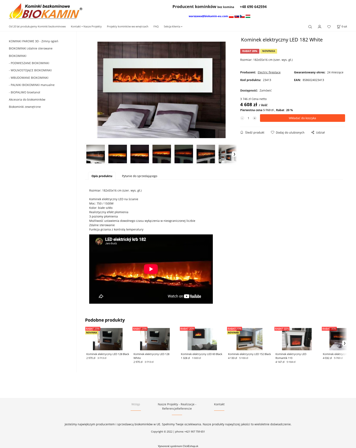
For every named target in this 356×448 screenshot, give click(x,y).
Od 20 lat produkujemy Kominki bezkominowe (37, 26)
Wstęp (135, 404)
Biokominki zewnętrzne (25, 107)
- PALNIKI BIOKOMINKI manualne (32, 85)
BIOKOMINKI (17, 56)
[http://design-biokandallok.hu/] (248, 16)
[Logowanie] (320, 26)
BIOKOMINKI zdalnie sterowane (31, 48)
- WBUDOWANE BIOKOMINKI (28, 78)
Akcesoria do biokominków (27, 99)
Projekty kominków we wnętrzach (127, 26)
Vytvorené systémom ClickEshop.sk (178, 446)
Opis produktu (101, 176)
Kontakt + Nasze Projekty (86, 26)
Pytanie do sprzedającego (139, 176)
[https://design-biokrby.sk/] (236, 16)
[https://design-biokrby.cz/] (242, 16)
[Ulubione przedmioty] (329, 26)
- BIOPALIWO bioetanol (24, 92)
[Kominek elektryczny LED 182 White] (161, 90)
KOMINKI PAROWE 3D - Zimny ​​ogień (33, 41)
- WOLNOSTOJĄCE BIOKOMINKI (30, 70)
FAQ (156, 26)
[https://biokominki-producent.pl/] (231, 16)
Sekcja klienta (172, 26)
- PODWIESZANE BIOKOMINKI (29, 63)
